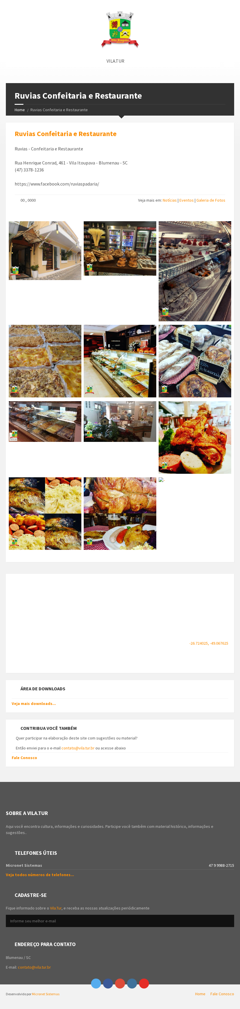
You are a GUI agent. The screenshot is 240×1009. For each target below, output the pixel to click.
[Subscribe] (228, 921)
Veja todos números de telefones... (40, 874)
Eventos (186, 200)
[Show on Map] (229, 61)
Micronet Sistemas (45, 994)
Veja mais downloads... (34, 703)
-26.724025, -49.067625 (208, 643)
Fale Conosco (24, 757)
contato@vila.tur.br (78, 748)
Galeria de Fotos (210, 200)
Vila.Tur (55, 908)
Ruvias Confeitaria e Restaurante (65, 133)
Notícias (170, 200)
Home (20, 109)
